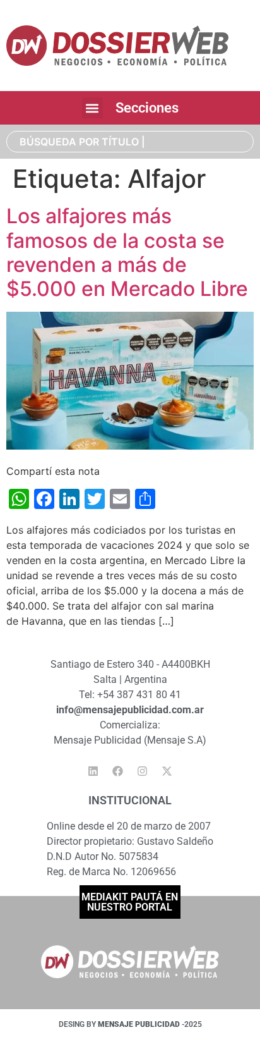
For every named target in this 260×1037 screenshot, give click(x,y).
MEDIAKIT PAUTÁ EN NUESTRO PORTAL (129, 902)
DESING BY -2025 (130, 1024)
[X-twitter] (167, 771)
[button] (92, 107)
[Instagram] (142, 771)
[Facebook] (118, 771)
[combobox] (130, 141)
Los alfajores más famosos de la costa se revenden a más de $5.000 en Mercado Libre (127, 252)
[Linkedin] (93, 771)
